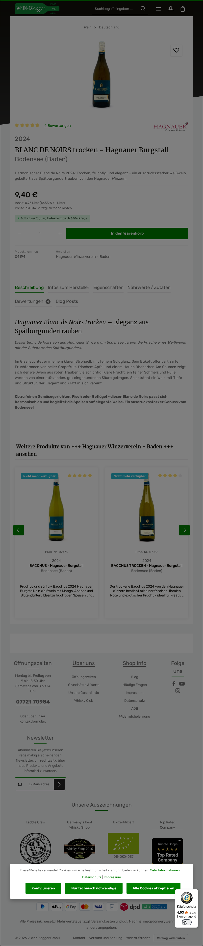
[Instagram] (177, 692)
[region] (101, 76)
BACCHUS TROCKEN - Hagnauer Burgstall (146, 565)
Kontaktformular (32, 721)
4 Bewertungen (57, 125)
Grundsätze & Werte (84, 685)
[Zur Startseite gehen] (37, 8)
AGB (134, 708)
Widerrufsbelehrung (134, 716)
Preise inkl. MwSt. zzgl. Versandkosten (43, 208)
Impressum (134, 693)
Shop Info (134, 663)
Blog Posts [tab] (67, 301)
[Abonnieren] (59, 784)
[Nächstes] (184, 530)
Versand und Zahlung (105, 938)
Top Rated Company (167, 825)
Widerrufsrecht (138, 938)
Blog (134, 677)
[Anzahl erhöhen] (60, 233)
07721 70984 (33, 702)
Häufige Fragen (135, 685)
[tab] (29, 288)
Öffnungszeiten (84, 677)
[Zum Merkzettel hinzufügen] (176, 50)
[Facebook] (174, 685)
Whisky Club (83, 701)
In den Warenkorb (127, 233)
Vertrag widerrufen (171, 938)
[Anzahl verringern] (19, 233)
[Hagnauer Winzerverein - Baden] (170, 126)
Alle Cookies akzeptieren (153, 888)
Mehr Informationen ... (166, 870)
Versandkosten (103, 921)
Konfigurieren (43, 888)
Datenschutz (134, 701)
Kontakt (79, 938)
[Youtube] (182, 685)
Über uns (84, 663)
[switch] (187, 922)
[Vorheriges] (18, 530)
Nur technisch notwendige (93, 888)
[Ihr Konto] (170, 8)
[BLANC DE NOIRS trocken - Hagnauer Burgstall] (101, 76)
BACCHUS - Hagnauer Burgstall (56, 565)
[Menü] (158, 8)
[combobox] (115, 8)
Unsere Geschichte (83, 693)
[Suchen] (143, 8)
